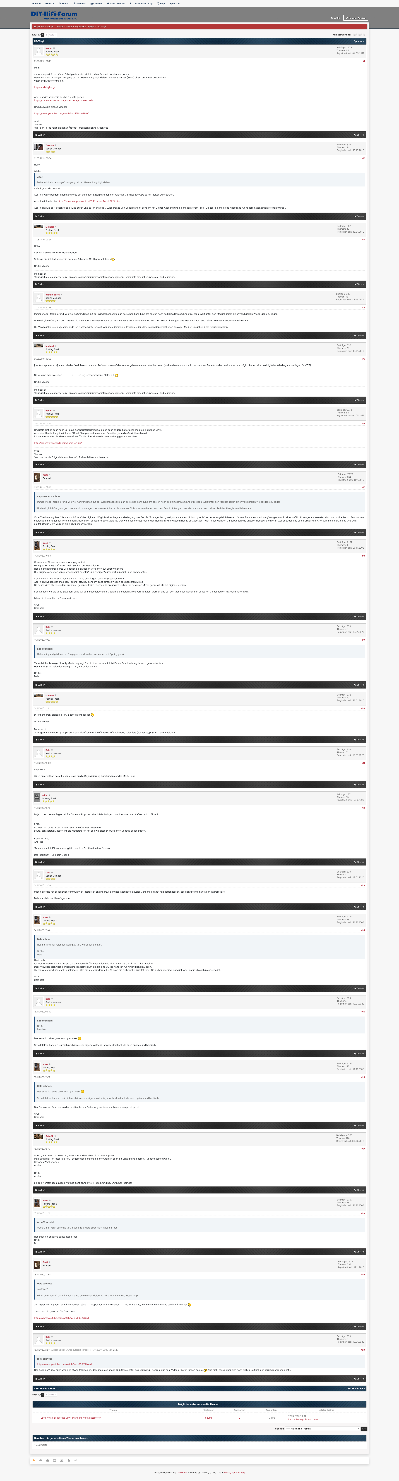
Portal (51, 3)
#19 (363, 1274)
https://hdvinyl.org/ (44, 87)
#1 (364, 61)
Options (358, 41)
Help (162, 3)
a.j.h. (45, 795)
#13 (363, 885)
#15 (363, 1011)
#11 (363, 763)
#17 (363, 1149)
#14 (363, 930)
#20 (363, 1350)
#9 (363, 640)
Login (336, 18)
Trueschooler (311, 1419)
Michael (50, 226)
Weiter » (52, 35)
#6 (363, 423)
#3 (363, 239)
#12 (363, 808)
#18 (363, 1213)
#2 (363, 158)
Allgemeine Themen (84, 26)
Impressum (174, 3)
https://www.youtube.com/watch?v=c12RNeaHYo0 (61, 113)
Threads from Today (142, 3)
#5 (363, 359)
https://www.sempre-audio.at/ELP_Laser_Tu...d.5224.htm (89, 201)
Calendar (98, 3)
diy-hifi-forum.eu (45, 26)
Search (65, 3)
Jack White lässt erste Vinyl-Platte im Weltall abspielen (71, 1417)
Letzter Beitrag (296, 1419)
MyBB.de (182, 1472)
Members (81, 3)
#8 (363, 555)
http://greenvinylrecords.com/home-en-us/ (58, 442)
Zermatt (50, 145)
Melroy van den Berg (234, 1472)
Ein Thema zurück (45, 1388)
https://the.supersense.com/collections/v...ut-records (63, 100)
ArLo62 (49, 1136)
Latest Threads (117, 3)
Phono (69, 26)
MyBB (205, 1472)
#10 (363, 708)
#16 (363, 1077)
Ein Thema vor (355, 1388)
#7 (363, 487)
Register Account (357, 18)
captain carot (53, 294)
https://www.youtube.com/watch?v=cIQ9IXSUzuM (61, 1317)
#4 (363, 307)
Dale (48, 627)
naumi (49, 48)
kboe (45, 543)
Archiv (60, 26)
